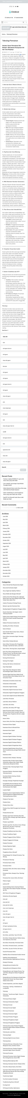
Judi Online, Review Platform (10, 701)
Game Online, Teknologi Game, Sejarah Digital (14, 648)
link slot (5, 366)
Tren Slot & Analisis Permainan (10, 1079)
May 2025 (5, 555)
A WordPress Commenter (9, 507)
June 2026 (5, 516)
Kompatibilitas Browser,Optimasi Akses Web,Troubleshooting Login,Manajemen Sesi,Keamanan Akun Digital (12, 785)
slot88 (4, 432)
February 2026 (6, 528)
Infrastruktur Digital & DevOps (10, 686)
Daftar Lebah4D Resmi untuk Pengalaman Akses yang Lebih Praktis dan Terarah (12, 1)
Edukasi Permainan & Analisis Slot (11, 623)
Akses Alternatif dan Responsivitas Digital (13, 585)
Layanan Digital (6, 790)
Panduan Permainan (7, 843)
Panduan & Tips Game (8, 799)
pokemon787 (6, 884)
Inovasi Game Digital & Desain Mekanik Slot (13, 695)
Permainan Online (7, 865)
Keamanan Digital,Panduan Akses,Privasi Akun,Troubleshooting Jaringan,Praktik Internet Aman (14, 750)
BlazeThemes (17, 1095)
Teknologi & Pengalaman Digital (10, 1019)
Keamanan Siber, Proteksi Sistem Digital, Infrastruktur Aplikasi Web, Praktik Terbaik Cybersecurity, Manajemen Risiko (13, 762)
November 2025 (6, 537)
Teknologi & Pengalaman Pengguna (11, 1022)
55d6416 (6, 52)
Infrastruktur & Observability (9, 683)
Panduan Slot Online (8, 849)
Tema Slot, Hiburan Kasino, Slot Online (12, 1066)
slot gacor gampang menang (10, 926)
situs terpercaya (7, 408)
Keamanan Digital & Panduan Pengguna (12, 739)
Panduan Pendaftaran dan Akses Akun (12, 831)
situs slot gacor (6, 360)
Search (4, 467)
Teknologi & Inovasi (7, 1005)
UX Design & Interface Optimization (11, 1088)
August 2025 (6, 546)
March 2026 (6, 525)
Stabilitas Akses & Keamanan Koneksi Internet (14, 954)
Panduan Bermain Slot (8, 812)
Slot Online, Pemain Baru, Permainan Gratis (13, 942)
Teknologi (5, 991)
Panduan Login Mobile (8, 822)
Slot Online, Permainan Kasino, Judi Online (13, 945)
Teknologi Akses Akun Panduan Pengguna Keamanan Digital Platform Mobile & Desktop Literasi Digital (14, 1027)
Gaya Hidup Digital (7, 667)
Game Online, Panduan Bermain (10, 641)
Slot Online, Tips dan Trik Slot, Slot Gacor (13, 948)
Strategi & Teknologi (8, 962)
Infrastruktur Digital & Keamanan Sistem (12, 689)
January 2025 (6, 567)
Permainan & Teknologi (8, 859)
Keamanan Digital (7, 733)
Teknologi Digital (7, 1035)
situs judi (5, 899)
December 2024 (6, 570)
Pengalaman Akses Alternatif (10, 852)
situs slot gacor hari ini (8, 426)
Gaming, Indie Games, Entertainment (11, 664)
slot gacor (5, 354)
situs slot (5, 455)
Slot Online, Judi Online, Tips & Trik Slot (12, 935)
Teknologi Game (7, 1041)
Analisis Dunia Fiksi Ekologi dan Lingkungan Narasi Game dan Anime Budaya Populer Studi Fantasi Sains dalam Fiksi (14, 598)
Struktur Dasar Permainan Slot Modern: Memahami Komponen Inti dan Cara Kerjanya (13, 47)
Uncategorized (6, 1085)
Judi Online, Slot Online (8, 704)
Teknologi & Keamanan (8, 1011)
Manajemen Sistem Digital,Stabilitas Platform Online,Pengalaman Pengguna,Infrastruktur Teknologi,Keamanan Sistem (14, 794)
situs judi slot (6, 902)
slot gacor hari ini (7, 348)
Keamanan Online (7, 754)
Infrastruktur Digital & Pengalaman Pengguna (13, 692)
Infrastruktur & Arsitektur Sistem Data (12, 680)
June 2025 (5, 552)
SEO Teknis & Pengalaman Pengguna (11, 893)
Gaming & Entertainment (9, 658)
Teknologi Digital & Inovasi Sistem (11, 1038)
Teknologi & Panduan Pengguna (10, 1016)
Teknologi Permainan (8, 1053)
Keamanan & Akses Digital (9, 724)
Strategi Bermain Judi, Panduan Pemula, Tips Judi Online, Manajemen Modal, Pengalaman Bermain (13, 973)
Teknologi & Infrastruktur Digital (10, 1001)
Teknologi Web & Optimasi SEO (10, 1061)
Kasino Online (6, 718)
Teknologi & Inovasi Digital (9, 1007)
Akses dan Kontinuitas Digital (10, 587)
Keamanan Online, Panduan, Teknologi (12, 757)
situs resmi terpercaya (8, 908)
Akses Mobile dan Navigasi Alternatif (12, 593)
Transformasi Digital (8, 1076)
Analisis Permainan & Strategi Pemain (12, 603)
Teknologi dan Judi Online (9, 1032)
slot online (5, 932)
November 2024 (6, 573)
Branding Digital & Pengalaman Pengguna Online (14, 609)
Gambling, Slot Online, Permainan (11, 626)
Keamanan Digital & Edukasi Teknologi (12, 736)
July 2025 (5, 549)
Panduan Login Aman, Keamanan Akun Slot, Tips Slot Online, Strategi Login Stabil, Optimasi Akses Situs (14, 817)
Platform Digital (6, 881)
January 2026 (6, 531)
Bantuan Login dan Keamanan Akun (11, 606)
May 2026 (5, 519)
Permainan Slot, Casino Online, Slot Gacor (13, 878)
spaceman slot (6, 449)
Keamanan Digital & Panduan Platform (12, 742)
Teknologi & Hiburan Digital (9, 999)
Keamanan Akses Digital (9, 730)
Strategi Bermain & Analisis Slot (10, 965)
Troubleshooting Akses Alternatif (11, 1082)
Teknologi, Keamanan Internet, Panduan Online (14, 1063)
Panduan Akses (6, 802)
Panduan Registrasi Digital (9, 846)
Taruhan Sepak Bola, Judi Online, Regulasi (13, 983)
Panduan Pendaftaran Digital (9, 834)
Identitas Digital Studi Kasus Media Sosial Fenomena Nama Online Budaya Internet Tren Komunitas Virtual (13, 676)
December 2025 (6, 534)
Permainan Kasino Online (9, 862)
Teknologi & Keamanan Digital (10, 1013)
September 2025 (7, 543)
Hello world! (20, 507)
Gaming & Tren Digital (8, 661)
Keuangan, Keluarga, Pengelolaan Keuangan (13, 780)
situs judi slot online (8, 905)
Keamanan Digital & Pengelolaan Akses (12, 745)
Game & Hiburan (7, 629)
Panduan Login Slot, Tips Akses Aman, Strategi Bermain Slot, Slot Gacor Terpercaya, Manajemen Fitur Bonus (14, 826)
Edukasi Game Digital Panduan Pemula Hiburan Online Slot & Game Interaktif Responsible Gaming (14, 618)
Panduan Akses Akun (8, 805)
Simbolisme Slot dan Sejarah (10, 896)
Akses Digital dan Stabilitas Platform (12, 591)
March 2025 (6, 561)
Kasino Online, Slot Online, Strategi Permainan (14, 721)
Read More (4, 330)
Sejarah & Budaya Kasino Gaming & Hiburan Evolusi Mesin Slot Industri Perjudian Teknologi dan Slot (14, 888)
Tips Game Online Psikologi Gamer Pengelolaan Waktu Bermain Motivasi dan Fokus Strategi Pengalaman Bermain (14, 1071)
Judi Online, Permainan (8, 698)
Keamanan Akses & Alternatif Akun (11, 727)
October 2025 (6, 540)
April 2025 (5, 558)
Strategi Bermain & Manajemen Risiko (12, 968)
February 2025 (6, 564)
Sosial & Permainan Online (9, 951)
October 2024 (6, 576)
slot (20, 54)
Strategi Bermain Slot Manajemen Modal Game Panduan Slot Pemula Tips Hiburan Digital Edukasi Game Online (14, 979)
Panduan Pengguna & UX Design (10, 840)
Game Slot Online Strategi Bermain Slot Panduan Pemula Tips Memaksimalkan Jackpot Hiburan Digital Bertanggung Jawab (14, 653)
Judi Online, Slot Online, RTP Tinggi (11, 707)
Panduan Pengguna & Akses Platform (12, 837)
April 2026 (5, 522)
